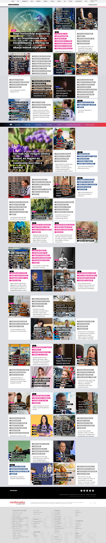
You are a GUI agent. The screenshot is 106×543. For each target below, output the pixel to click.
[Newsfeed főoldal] (13, 491)
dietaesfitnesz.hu (58, 526)
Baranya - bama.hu (17, 514)
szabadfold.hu (37, 523)
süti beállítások (82, 494)
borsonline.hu (57, 539)
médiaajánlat (93, 494)
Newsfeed (38, 1)
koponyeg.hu (78, 524)
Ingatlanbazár (78, 1)
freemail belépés (93, 4)
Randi (71, 1)
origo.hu (35, 526)
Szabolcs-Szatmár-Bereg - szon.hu (21, 536)
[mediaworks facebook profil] (91, 502)
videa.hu (77, 526)
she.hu (76, 515)
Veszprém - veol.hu (38, 512)
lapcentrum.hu (78, 528)
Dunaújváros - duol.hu (18, 521)
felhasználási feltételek (74, 494)
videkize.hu (57, 530)
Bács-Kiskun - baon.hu (18, 512)
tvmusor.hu (56, 531)
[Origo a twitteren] (84, 491)
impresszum (88, 494)
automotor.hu (57, 514)
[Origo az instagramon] (87, 491)
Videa (32, 1)
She (64, 1)
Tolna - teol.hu (16, 538)
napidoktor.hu (57, 521)
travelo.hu (56, 524)
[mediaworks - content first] (17, 503)
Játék (86, 1)
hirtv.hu (35, 524)
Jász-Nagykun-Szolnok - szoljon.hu (21, 530)
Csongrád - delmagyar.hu (18, 519)
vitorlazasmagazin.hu (59, 528)
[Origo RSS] (93, 491)
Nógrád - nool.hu (16, 533)
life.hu (76, 514)
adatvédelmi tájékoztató (63, 494)
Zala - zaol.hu (37, 514)
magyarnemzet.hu (38, 521)
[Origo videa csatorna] (90, 491)
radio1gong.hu (78, 535)
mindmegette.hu (58, 523)
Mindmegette (24, 1)
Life (18, 1)
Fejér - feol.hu (16, 523)
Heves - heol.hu (16, 528)
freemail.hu (77, 523)
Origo (13, 1)
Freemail (45, 1)
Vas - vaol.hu (36, 510)
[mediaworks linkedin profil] (94, 502)
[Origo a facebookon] (81, 491)
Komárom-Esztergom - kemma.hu (20, 531)
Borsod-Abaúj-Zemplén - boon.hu (20, 518)
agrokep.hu (36, 535)
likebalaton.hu (57, 519)
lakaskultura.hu (57, 516)
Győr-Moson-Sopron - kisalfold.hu (20, 524)
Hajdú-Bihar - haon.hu (18, 526)
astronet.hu (57, 512)
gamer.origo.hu (57, 518)
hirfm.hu (77, 537)
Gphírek (59, 1)
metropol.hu (78, 512)
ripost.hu (77, 510)
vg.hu (35, 534)
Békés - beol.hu (16, 516)
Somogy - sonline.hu (17, 535)
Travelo (52, 1)
